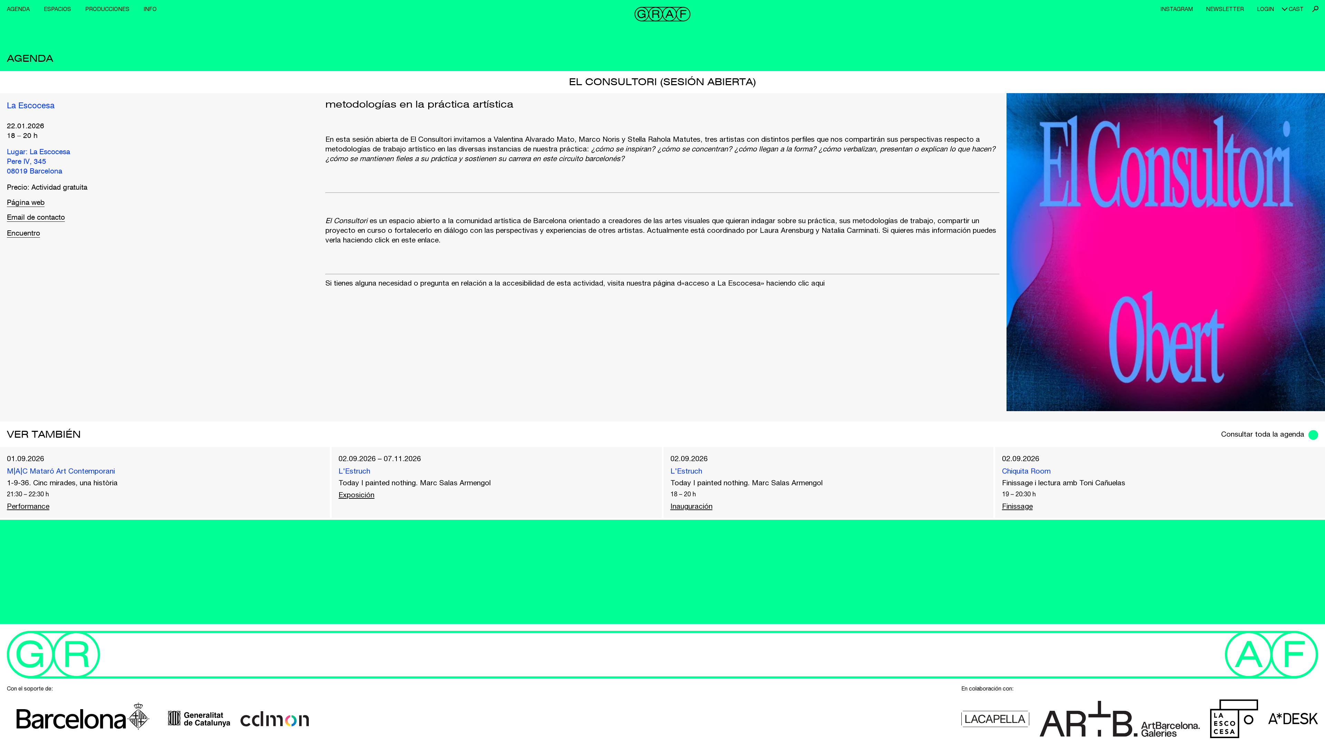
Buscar (1315, 9)
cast (1296, 9)
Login (1265, 9)
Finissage (1017, 506)
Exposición (356, 494)
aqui (818, 283)
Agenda (18, 9)
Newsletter (1225, 9)
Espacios (57, 9)
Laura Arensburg (787, 230)
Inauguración (691, 506)
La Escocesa (31, 106)
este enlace (420, 240)
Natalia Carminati (850, 230)
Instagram (1176, 9)
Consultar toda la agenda (1262, 434)
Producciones (107, 9)
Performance (28, 506)
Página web (26, 203)
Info (150, 9)
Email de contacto (36, 217)
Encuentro (23, 233)
